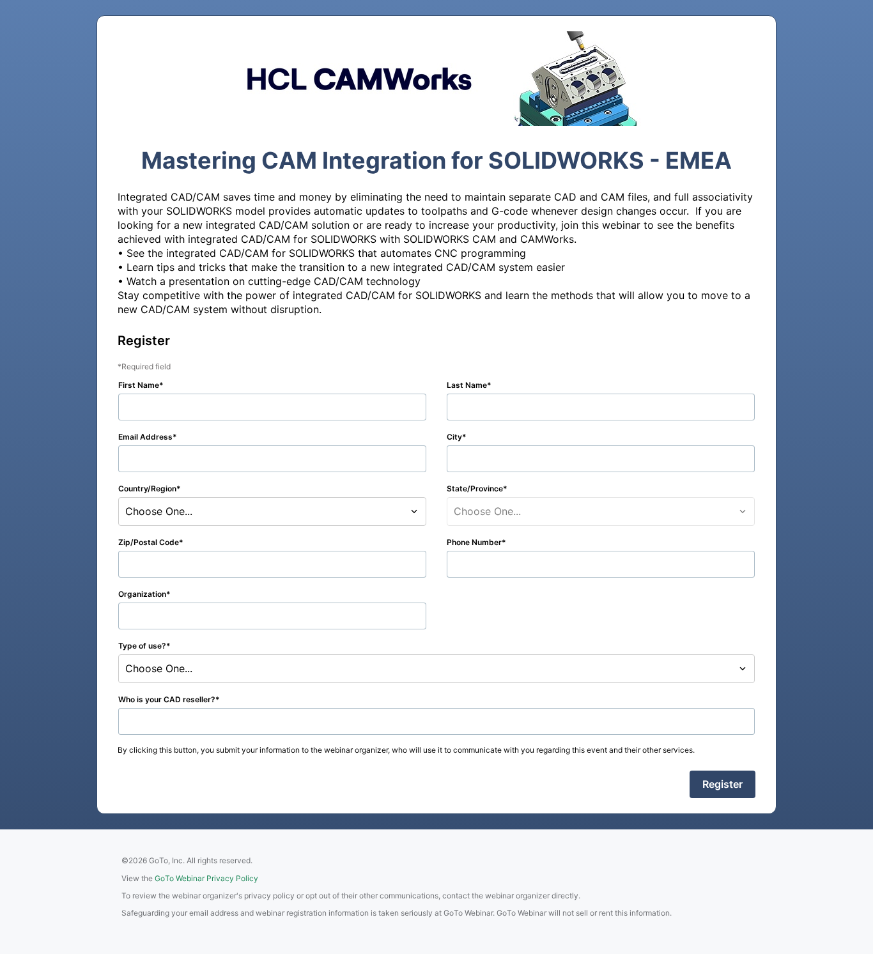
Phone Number (474, 542)
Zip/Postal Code (148, 542)
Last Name (467, 385)
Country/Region (147, 488)
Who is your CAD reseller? (166, 699)
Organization (142, 594)
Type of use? (142, 645)
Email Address (145, 437)
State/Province (475, 488)
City (454, 437)
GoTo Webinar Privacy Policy (206, 878)
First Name (138, 385)
